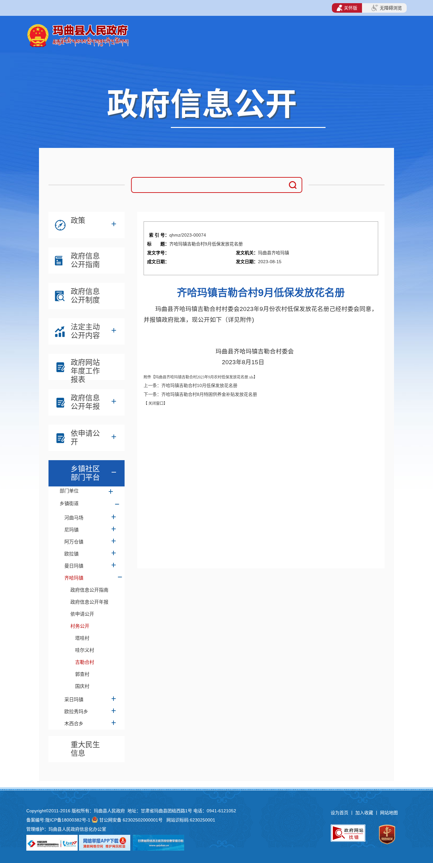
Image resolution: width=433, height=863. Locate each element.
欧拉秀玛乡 (76, 711)
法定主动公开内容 (85, 331)
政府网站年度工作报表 (85, 368)
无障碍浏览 (391, 7)
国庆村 (82, 686)
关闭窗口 (155, 403)
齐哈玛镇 (73, 578)
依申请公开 (85, 437)
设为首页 (339, 812)
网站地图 (389, 812)
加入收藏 (364, 812)
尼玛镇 (71, 529)
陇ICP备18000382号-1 (67, 819)
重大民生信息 (85, 748)
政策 (78, 220)
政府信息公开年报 (85, 402)
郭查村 (82, 674)
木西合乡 (73, 723)
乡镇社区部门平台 (85, 473)
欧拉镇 (71, 553)
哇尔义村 (84, 650)
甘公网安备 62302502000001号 (131, 819)
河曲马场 (73, 517)
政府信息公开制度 (85, 295)
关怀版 (350, 7)
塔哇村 (82, 638)
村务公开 (79, 626)
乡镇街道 (69, 503)
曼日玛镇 (73, 565)
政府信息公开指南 (85, 260)
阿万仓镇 (73, 541)
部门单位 (69, 490)
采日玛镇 (73, 699)
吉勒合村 (84, 662)
